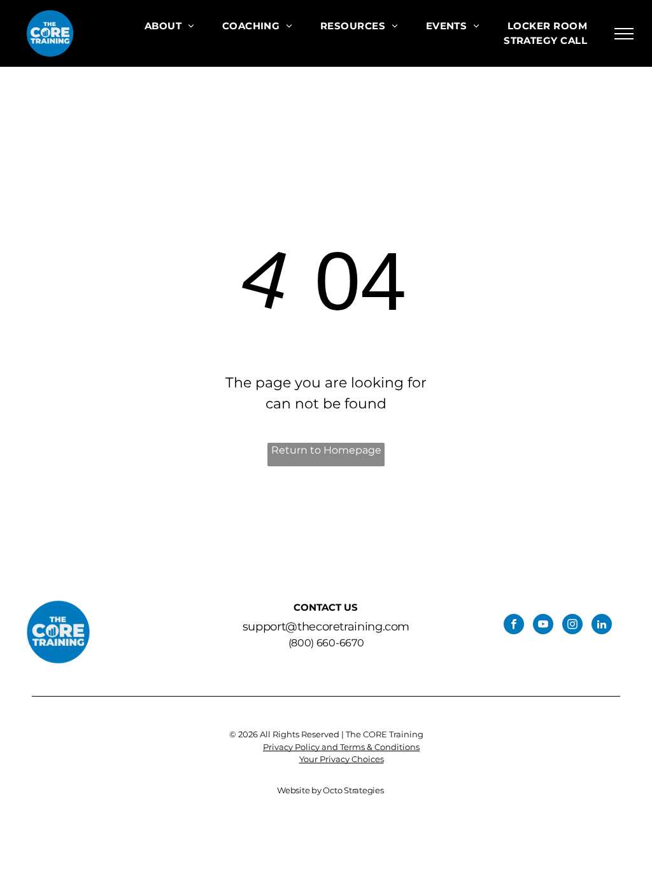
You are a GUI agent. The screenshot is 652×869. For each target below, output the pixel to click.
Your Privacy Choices (341, 759)
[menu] (624, 33)
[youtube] (543, 625)
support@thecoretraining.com (326, 627)
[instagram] (572, 625)
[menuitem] (169, 26)
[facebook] (514, 625)
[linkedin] (602, 625)
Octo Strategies (353, 790)
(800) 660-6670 (326, 643)
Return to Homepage (326, 450)
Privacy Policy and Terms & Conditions (341, 747)
